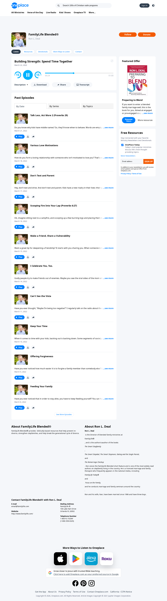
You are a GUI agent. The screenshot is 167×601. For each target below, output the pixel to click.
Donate (146, 34)
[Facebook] (75, 583)
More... (92, 12)
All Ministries (17, 12)
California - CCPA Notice (121, 591)
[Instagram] (92, 583)
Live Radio (51, 12)
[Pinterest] (83, 583)
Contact (78, 51)
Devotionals (43, 51)
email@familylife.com (20, 506)
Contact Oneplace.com (97, 591)
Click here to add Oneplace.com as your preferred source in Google (86, 574)
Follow (127, 34)
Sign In (144, 5)
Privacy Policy (65, 591)
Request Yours (129, 120)
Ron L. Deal (34, 38)
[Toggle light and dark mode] (153, 5)
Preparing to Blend (132, 100)
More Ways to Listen (61, 51)
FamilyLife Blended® (43, 34)
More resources (145, 120)
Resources (28, 51)
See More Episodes (64, 414)
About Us (52, 591)
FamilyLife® (89, 438)
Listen (16, 51)
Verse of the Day (35, 12)
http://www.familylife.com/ (22, 514)
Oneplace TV (80, 12)
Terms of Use (79, 591)
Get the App (40, 591)
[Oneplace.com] (20, 5)
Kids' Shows (65, 12)
